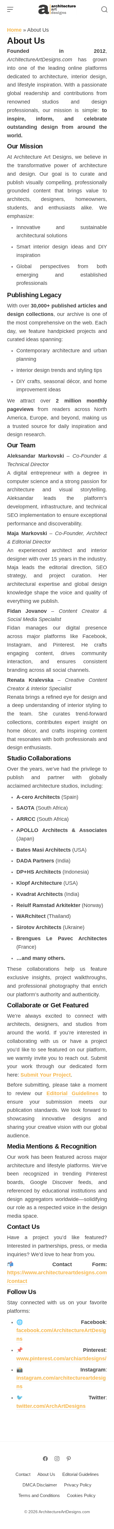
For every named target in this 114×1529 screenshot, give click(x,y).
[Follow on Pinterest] (68, 1458)
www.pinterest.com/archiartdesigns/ (61, 1358)
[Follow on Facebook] (45, 1458)
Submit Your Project (45, 1075)
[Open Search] (104, 9)
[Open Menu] (10, 9)
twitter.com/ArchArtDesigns (51, 1406)
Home (14, 30)
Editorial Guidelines (72, 1093)
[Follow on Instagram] (57, 1458)
